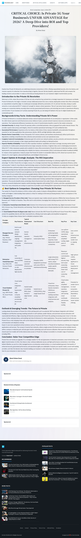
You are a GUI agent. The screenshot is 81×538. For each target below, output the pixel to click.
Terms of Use (42, 528)
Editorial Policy (50, 528)
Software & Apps (62, 2)
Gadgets (52, 2)
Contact (27, 528)
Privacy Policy (33, 528)
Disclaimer (58, 528)
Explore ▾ (73, 2)
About (21, 528)
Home (17, 2)
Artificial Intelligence (39, 2)
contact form (17, 455)
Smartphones (25, 2)
